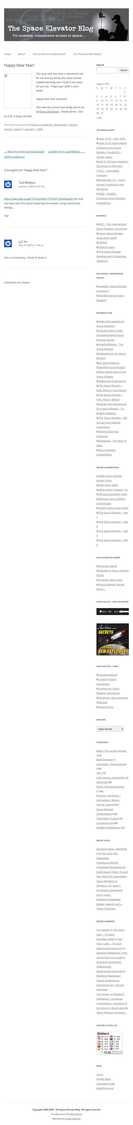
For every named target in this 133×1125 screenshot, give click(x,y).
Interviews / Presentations (111, 764)
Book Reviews (104, 759)
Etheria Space (106, 247)
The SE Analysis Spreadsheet (49, 54)
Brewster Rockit (107, 566)
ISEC (98, 773)
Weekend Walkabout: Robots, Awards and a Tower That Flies (109, 904)
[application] (112, 611)
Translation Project (107, 818)
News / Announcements (110, 786)
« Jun (99, 117)
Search (100, 64)
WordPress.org (104, 1088)
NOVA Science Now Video (113, 508)
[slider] (124, 611)
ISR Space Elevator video (112, 494)
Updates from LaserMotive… (66, 151)
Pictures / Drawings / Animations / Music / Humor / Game (108, 800)
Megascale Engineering (112, 381)
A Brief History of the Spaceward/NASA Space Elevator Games (110, 335)
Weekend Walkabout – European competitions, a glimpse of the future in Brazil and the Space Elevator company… (112, 1003)
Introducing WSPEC (107, 862)
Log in (99, 1074)
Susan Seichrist (73, 1118)
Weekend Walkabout (108, 827)
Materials (101, 782)
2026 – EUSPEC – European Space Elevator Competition (110, 198)
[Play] (101, 611)
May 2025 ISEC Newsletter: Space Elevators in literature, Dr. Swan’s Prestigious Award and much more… (111, 886)
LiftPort (102, 242)
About (21, 54)
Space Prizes (105, 707)
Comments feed (105, 1083)
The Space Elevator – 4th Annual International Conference (111, 422)
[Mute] (120, 611)
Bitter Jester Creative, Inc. (113, 489)
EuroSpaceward (107, 674)
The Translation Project (87, 54)
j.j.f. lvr (23, 242)
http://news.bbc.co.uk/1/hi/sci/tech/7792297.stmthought (38, 199)
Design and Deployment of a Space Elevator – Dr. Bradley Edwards (111, 408)
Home (7, 54)
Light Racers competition (110, 777)
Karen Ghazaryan (49, 111)
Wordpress (76, 1114)
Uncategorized (104, 823)
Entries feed (103, 1079)
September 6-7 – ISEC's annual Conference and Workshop (110, 184)
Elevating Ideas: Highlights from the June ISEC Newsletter (111, 853)
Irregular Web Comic (110, 579)
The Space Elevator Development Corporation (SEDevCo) (111, 256)
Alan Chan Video (108, 485)
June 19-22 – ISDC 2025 (111, 138)
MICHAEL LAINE (105, 939)
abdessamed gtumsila (109, 948)
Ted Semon (102, 930)
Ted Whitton (27, 183)
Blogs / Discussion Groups (111, 750)
